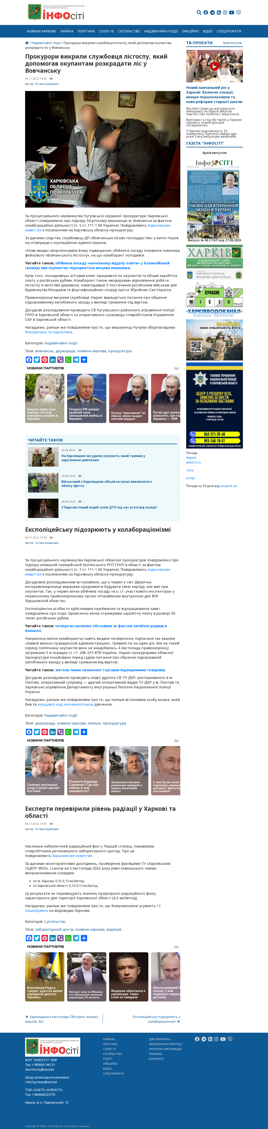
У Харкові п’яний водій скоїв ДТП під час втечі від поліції (109, 507)
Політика (86, 31)
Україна (67, 31)
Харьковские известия (72, 855)
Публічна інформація (165, 1049)
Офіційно (190, 31)
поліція (94, 723)
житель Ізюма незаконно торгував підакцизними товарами (110, 669)
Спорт (107, 1059)
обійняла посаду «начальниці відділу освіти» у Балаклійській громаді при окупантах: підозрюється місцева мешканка (97, 265)
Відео (208, 31)
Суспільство (129, 31)
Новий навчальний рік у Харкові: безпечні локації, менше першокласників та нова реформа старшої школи (214, 94)
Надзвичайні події (161, 31)
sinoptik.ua (228, 486)
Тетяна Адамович (47, 84)
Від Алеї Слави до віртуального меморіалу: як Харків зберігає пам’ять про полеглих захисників (212, 111)
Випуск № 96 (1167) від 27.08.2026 (214, 240)
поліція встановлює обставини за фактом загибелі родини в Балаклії (96, 628)
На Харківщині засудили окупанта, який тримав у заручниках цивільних (103, 458)
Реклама (155, 1054)
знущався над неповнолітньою (65, 704)
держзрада (65, 350)
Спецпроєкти (229, 31)
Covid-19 (106, 31)
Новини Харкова (41, 31)
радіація (113, 929)
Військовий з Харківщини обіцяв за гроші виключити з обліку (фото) (106, 483)
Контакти (156, 1059)
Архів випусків (232, 43)
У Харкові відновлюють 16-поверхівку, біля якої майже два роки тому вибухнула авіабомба (211, 134)
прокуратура (120, 350)
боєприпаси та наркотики (48, 332)
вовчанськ (44, 350)
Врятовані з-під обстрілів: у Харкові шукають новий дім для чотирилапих (214, 122)
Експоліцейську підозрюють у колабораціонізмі (156, 1019)
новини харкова (91, 350)
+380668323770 (43, 1094)
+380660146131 (43, 1065)
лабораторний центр (54, 929)
